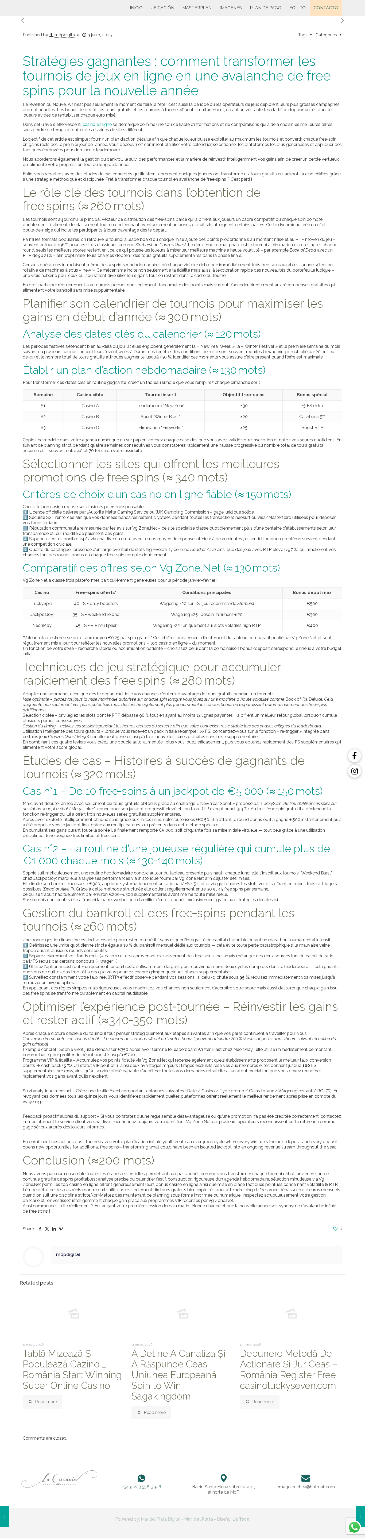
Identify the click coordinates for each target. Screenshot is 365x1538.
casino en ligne (97, 124)
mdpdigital (65, 34)
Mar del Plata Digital (160, 1519)
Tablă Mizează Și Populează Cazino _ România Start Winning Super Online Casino (72, 1369)
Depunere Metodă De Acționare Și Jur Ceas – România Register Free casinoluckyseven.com (288, 1369)
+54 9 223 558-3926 (141, 1486)
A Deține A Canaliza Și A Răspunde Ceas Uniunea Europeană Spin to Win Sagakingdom (178, 1375)
